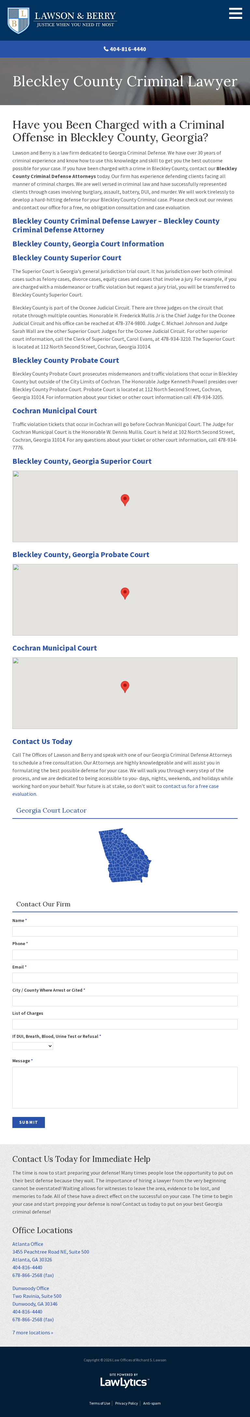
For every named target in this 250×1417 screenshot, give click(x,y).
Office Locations (42, 1230)
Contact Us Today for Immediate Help (81, 1159)
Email (19, 967)
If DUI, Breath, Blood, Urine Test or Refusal (56, 1036)
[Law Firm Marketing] (125, 1380)
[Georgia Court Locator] (124, 856)
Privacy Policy (126, 1403)
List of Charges (27, 1013)
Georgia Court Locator (51, 810)
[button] (125, 500)
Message (22, 1061)
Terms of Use (99, 1403)
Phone (20, 943)
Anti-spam (152, 1403)
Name (19, 920)
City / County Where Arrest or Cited (48, 990)
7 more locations (31, 1332)
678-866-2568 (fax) (33, 1275)
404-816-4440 (128, 49)
